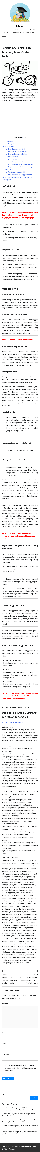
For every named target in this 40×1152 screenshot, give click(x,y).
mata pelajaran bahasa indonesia (14, 887)
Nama (4, 1033)
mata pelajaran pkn (29, 914)
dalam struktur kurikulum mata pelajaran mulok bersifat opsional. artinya (19, 871)
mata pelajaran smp (21, 933)
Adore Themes (9, 1149)
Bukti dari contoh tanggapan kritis (18, 175)
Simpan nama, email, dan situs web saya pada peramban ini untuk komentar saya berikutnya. (20, 1068)
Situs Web (5, 1054)
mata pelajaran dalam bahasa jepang (22, 898)
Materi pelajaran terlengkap (12, 722)
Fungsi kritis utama (13, 144)
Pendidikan (14, 857)
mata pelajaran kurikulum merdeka (20, 909)
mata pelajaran (7, 885)
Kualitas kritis (8, 146)
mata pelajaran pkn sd (10, 917)
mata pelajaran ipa (9, 901)
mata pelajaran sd (25, 919)
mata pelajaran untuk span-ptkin (18, 938)
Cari (3, 1094)
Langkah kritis (11, 159)
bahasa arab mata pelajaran (18, 860)
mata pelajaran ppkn (27, 917)
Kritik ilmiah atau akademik (16, 152)
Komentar (6, 1003)
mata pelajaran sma (13, 925)
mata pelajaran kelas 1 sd (11, 906)
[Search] (36, 36)
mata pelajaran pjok (13, 914)
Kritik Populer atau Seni (15, 149)
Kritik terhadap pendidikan (16, 154)
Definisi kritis (8, 141)
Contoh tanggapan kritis (15, 172)
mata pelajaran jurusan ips (26, 903)
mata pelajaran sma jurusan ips (20, 930)
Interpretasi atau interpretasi (20, 164)
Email (4, 1044)
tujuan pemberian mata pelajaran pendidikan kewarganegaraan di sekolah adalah (19, 960)
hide (23, 137)
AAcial (20, 26)
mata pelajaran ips (24, 901)
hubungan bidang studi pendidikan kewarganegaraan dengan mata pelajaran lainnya (18, 879)
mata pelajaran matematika (12, 911)
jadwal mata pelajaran (28, 882)
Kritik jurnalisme (12, 157)
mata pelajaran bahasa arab (24, 885)
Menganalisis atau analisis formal (21, 162)
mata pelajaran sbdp (9, 919)
